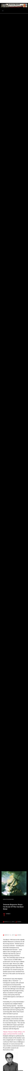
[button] (2, 10)
